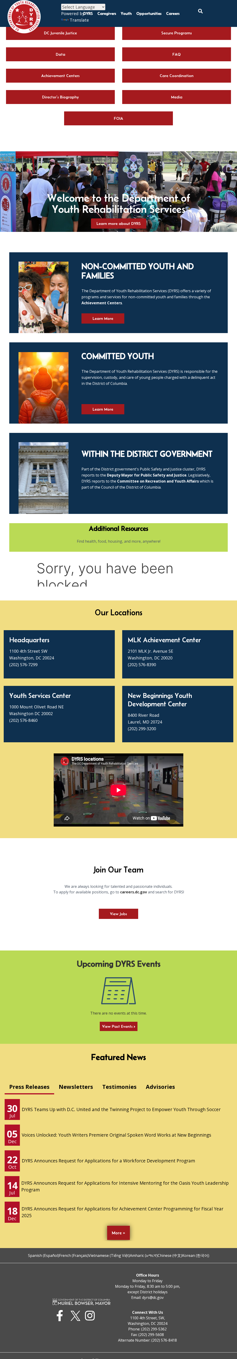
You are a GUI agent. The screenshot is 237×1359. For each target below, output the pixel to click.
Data (60, 54)
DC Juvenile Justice (60, 33)
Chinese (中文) (170, 1255)
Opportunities (149, 13)
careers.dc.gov (133, 892)
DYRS (88, 13)
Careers (173, 13)
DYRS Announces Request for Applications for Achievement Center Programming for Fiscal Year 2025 (122, 1212)
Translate (79, 20)
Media (176, 97)
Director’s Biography (60, 97)
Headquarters (29, 640)
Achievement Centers (60, 75)
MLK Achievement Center (164, 640)
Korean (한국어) (195, 1255)
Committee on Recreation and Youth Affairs (158, 481)
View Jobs (118, 913)
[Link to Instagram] (91, 1316)
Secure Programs (176, 33)
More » (118, 1232)
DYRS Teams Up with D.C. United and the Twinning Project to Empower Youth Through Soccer (121, 1109)
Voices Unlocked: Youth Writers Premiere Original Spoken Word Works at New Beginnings (116, 1135)
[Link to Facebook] (61, 1316)
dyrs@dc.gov (153, 1297)
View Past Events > (118, 1026)
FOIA (118, 118)
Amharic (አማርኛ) (144, 1255)
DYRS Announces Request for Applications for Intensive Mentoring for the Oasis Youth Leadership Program (125, 1186)
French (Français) (73, 1255)
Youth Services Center (40, 695)
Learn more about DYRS (119, 223)
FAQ (176, 54)
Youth (126, 13)
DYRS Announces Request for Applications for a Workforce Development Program (108, 1161)
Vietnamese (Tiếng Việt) (109, 1255)
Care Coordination (176, 75)
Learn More (103, 318)
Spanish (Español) (43, 1255)
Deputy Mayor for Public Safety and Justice (147, 475)
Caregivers (106, 13)
